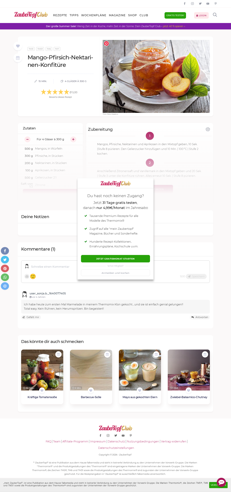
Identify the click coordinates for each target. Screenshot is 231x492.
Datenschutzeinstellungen (116, 448)
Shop (132, 15)
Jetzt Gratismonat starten (115, 258)
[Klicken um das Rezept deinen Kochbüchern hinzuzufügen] (42, 390)
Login (202, 15)
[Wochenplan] (17, 58)
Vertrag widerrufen (173, 441)
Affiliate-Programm (75, 441)
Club (144, 15)
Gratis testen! (175, 15)
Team (57, 441)
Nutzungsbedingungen (143, 441)
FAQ (48, 441)
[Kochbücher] (18, 46)
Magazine (117, 15)
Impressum (98, 441)
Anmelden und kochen (116, 273)
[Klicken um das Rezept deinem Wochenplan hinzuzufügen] (58, 354)
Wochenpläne (93, 15)
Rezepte (60, 15)
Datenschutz (116, 441)
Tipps (74, 15)
